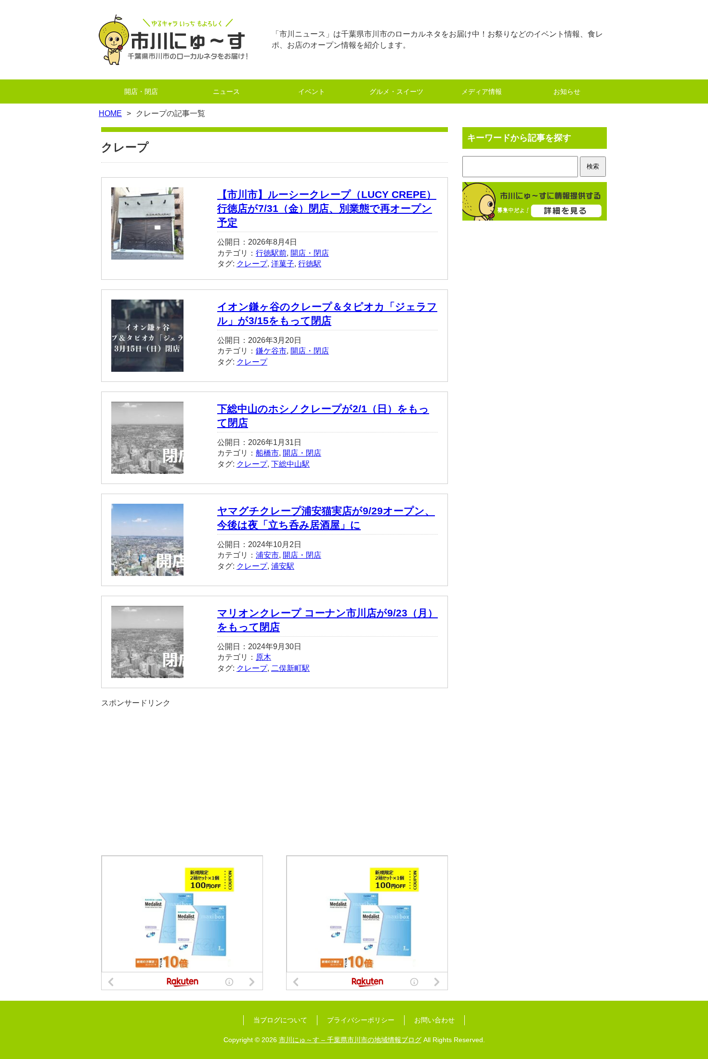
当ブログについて (280, 1020)
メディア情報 (481, 91)
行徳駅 (309, 264)
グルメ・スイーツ (396, 91)
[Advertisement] (274, 775)
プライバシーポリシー (360, 1020)
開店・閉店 (141, 91)
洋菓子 (282, 264)
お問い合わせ (434, 1020)
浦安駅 (282, 566)
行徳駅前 (271, 253)
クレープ (251, 264)
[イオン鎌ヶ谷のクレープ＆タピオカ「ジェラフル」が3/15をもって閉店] (147, 366)
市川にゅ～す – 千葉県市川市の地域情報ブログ (350, 1040)
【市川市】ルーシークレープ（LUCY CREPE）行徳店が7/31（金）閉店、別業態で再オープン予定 (326, 208)
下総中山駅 (290, 464)
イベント (311, 91)
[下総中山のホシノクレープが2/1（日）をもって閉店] (147, 468)
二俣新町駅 (290, 668)
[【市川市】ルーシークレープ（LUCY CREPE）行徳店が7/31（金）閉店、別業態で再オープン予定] (147, 254)
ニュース (226, 91)
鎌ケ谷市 (271, 351)
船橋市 (267, 453)
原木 (263, 657)
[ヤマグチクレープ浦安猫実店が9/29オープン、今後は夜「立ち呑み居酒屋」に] (147, 570)
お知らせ (566, 91)
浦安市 (267, 555)
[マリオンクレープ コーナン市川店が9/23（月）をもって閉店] (147, 672)
